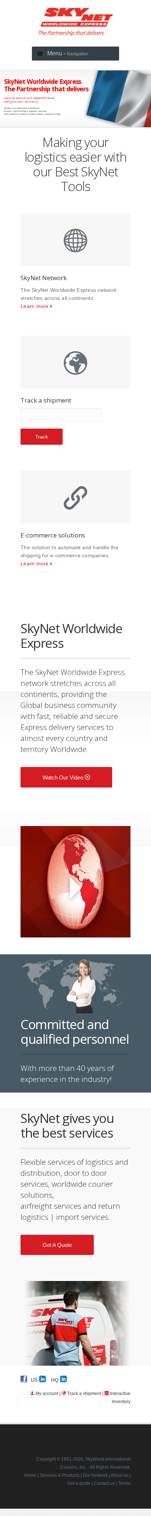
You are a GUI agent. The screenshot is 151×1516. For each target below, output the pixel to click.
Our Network (95, 1475)
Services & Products (60, 1475)
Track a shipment (84, 1393)
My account (47, 1393)
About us (119, 1475)
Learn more (35, 306)
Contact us (104, 1483)
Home (30, 1475)
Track (41, 437)
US (35, 1379)
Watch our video (64, 777)
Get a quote (57, 1245)
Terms (124, 1483)
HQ (55, 1379)
